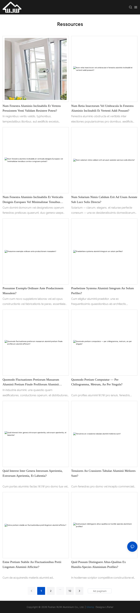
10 (69, 590)
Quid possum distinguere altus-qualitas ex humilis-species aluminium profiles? (98, 564)
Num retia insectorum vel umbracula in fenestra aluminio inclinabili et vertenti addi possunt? (102, 108)
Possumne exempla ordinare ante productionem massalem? (33, 291)
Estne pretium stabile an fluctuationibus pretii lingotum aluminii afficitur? (32, 564)
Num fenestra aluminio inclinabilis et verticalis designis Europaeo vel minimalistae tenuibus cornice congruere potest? (33, 200)
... (60, 588)
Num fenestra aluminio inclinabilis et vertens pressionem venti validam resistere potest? (32, 108)
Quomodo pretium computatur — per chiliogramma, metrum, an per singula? (96, 382)
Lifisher (109, 607)
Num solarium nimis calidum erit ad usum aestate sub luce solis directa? (104, 199)
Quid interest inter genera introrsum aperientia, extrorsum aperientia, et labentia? (33, 473)
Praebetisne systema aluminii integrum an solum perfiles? (102, 291)
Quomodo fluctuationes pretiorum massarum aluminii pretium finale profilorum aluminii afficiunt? (31, 382)
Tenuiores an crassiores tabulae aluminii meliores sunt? (103, 473)
